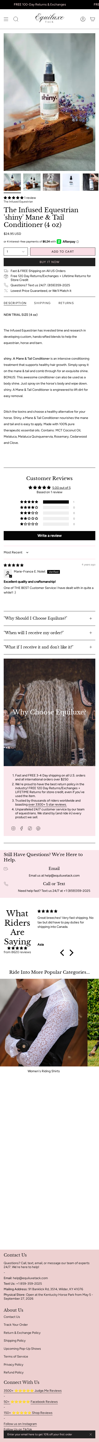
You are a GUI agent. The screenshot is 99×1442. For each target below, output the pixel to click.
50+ (7, 1402)
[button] (14, 198)
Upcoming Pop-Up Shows (22, 1349)
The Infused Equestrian (18, 201)
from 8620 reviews (17, 952)
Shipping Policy (15, 1341)
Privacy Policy (13, 1365)
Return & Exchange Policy (22, 1333)
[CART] (92, 19)
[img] (13, 565)
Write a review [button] (50, 535)
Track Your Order (16, 1325)
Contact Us (12, 1317)
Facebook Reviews (44, 1402)
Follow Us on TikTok (18, 1429)
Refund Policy (13, 1372)
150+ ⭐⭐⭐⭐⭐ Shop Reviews (28, 1413)
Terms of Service (16, 1356)
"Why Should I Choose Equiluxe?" (35, 618)
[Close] (90, 1434)
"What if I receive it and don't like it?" (38, 647)
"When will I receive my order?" (34, 632)
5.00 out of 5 (61, 488)
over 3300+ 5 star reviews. (47, 804)
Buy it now (50, 262)
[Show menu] (6, 19)
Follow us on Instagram (20, 1424)
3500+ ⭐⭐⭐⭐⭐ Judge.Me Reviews (33, 1391)
